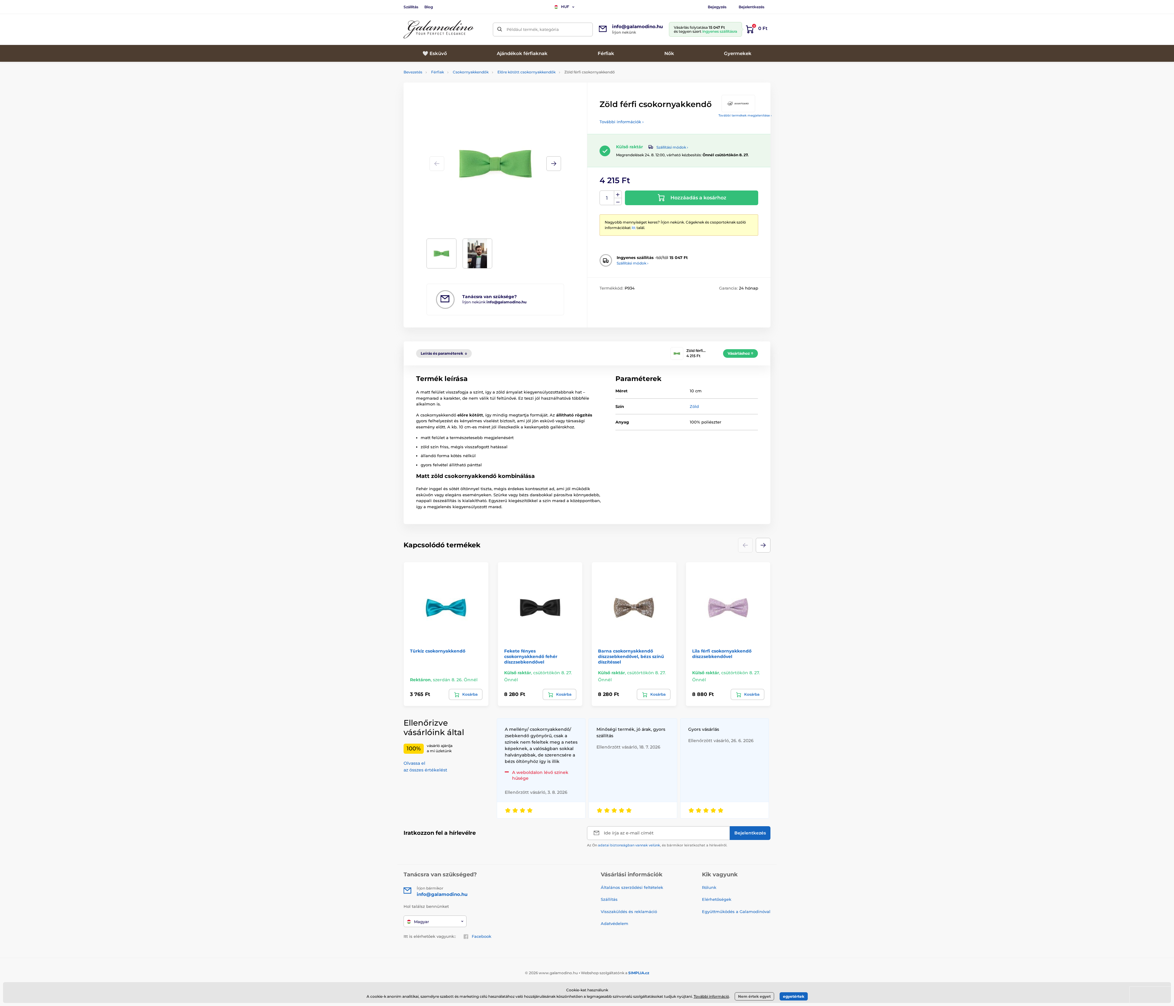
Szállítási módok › (672, 147)
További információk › (622, 121)
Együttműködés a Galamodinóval (736, 911)
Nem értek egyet (754, 996)
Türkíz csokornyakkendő (437, 651)
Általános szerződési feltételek (632, 887)
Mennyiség (607, 198)
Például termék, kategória (533, 29)
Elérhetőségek (716, 899)
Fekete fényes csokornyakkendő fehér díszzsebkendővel (530, 656)
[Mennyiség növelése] (618, 194)
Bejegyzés (717, 7)
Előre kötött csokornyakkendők (526, 72)
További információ (711, 996)
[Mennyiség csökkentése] (618, 201)
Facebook (481, 936)
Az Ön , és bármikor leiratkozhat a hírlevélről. (657, 845)
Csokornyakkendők (471, 72)
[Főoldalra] (439, 29)
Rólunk (709, 887)
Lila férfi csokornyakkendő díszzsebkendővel (721, 653)
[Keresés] (500, 29)
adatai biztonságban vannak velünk (629, 845)
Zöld (694, 406)
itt (634, 227)
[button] (553, 163)
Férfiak (437, 72)
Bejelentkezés (751, 7)
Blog (428, 7)
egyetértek (793, 996)
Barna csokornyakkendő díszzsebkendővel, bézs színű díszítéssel (631, 656)
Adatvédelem (614, 923)
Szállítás (411, 7)
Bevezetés (413, 72)
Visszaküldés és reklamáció (629, 911)
